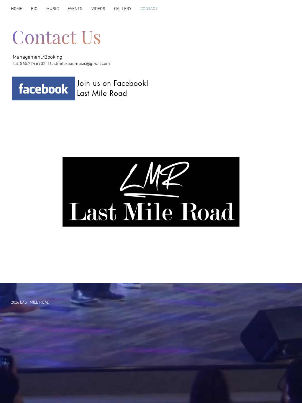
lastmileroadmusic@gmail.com (80, 63)
